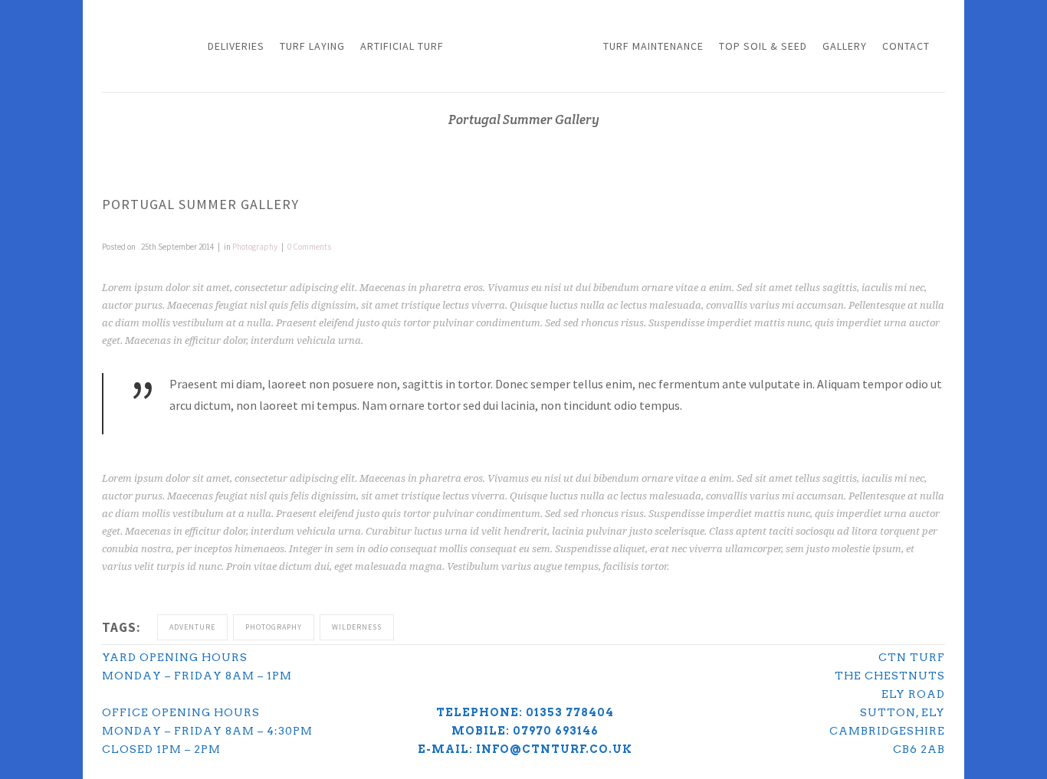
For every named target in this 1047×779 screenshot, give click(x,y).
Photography (254, 246)
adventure (192, 627)
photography (273, 627)
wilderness (357, 627)
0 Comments (309, 246)
